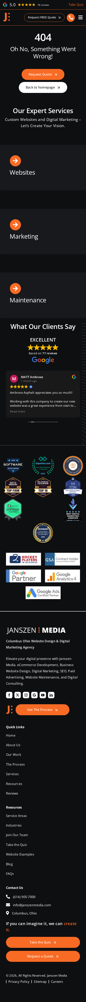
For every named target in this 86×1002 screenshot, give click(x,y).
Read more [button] (17, 411)
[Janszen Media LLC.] (7, 14)
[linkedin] (51, 695)
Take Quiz (76, 4)
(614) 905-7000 (24, 897)
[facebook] (9, 695)
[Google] (34, 695)
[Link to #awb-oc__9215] (80, 17)
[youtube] (43, 695)
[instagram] (26, 695)
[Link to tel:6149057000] (71, 17)
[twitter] (17, 695)
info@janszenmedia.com (32, 905)
